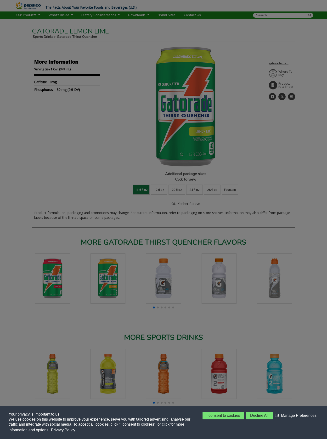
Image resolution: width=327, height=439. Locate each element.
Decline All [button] (259, 415)
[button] (296, 415)
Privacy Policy (63, 430)
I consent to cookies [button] (223, 415)
